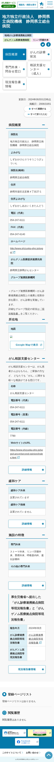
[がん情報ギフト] (40, 733)
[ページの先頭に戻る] (48, 755)
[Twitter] (42, 44)
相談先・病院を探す (27, 5)
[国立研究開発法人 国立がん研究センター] (14, 733)
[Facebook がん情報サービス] (27, 742)
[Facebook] (48, 44)
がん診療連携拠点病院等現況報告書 (36, 639)
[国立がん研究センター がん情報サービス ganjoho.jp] (8, 5)
